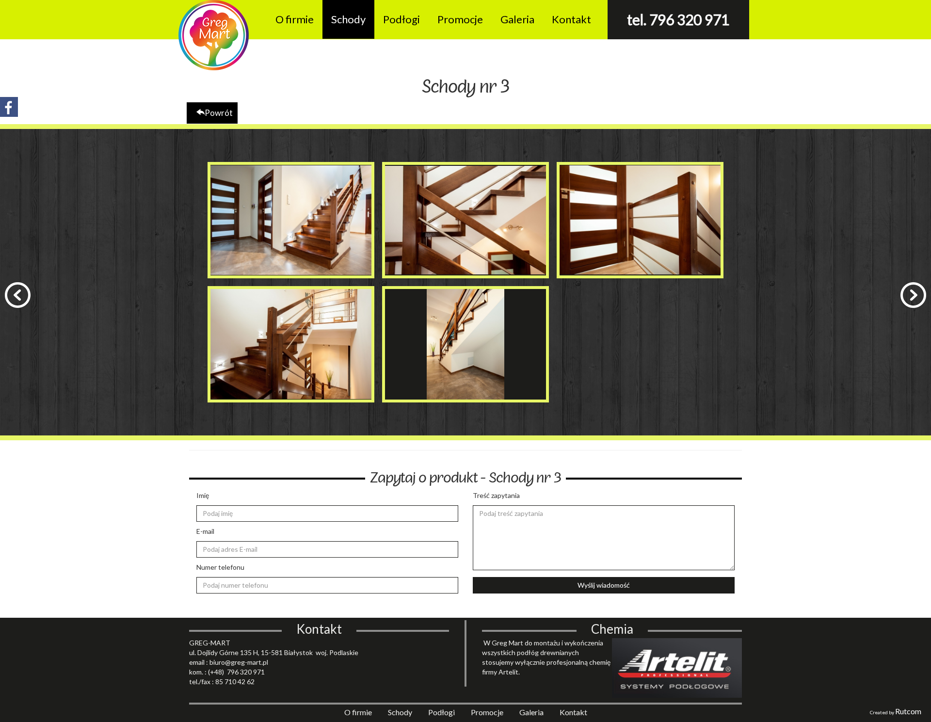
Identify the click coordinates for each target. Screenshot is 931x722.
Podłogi (401, 19)
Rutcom (908, 711)
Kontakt (571, 19)
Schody (348, 19)
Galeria (517, 19)
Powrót (219, 113)
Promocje (460, 19)
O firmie (294, 19)
